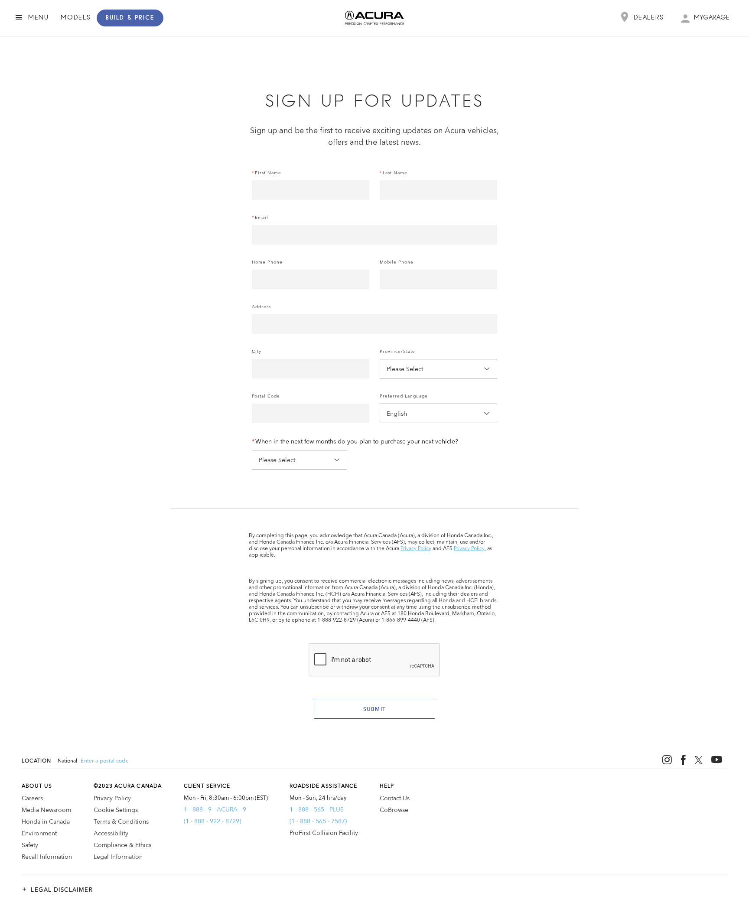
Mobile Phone (397, 262)
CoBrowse (394, 810)
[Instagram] (667, 760)
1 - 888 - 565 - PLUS (317, 810)
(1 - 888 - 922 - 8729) (212, 821)
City (256, 351)
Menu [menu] (38, 18)
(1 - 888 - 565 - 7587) (318, 821)
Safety (30, 845)
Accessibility (111, 834)
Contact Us (395, 798)
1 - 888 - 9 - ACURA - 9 (215, 810)
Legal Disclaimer (57, 890)
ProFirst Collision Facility (324, 833)
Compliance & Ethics (122, 845)
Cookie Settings (116, 810)
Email (261, 217)
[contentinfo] (374, 828)
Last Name (395, 173)
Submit (374, 709)
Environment (39, 834)
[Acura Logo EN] (169, 18)
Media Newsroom (46, 810)
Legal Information (118, 857)
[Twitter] (698, 760)
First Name (268, 173)
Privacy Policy (416, 548)
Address (261, 307)
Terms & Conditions (121, 822)
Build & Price (130, 18)
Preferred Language (404, 396)
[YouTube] (716, 760)
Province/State (397, 351)
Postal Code (266, 396)
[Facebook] (683, 760)
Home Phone (267, 262)
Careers (32, 798)
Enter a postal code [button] (105, 761)
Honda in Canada (46, 822)
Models (76, 18)
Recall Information (47, 857)
